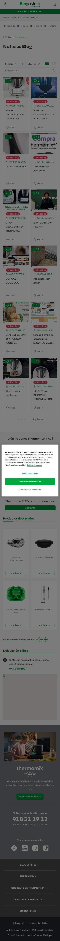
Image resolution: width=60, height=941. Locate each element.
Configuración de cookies (30, 489)
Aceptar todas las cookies (30, 481)
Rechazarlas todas (30, 473)
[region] (30, 470)
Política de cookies (34, 465)
